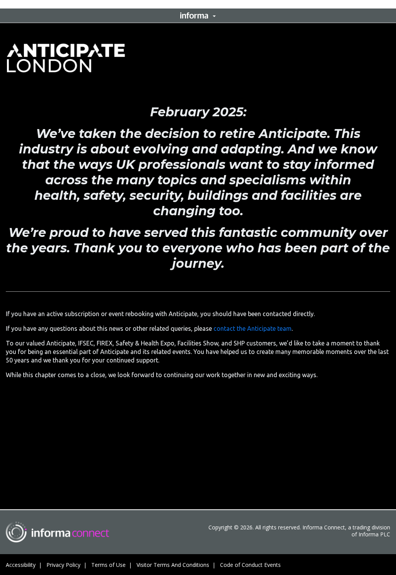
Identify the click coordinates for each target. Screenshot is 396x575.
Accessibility (21, 564)
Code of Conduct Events (250, 564)
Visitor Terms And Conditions (173, 564)
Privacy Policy (63, 564)
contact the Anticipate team (252, 328)
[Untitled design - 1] (57, 532)
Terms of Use (108, 564)
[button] (198, 15)
